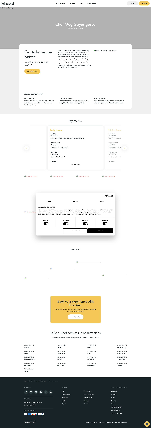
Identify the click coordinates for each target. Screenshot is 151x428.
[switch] (65, 223)
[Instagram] (31, 392)
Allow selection (75, 231)
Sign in (64, 404)
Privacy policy (88, 398)
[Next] (124, 148)
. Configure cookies (122, 422)
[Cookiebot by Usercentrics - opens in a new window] (105, 195)
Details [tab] (75, 201)
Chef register (92, 3)
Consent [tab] (49, 201)
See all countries (116, 413)
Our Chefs (73, 3)
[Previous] (26, 148)
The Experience (60, 3)
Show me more (75, 249)
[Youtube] (51, 392)
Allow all (100, 231)
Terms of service (89, 394)
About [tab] (102, 201)
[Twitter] (36, 392)
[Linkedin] (41, 392)
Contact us (87, 404)
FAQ (63, 401)
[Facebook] (26, 392)
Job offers (65, 398)
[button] (27, 148)
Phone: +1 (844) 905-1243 (33, 402)
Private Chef (87, 391)
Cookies (86, 401)
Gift (82, 3)
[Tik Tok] (46, 392)
